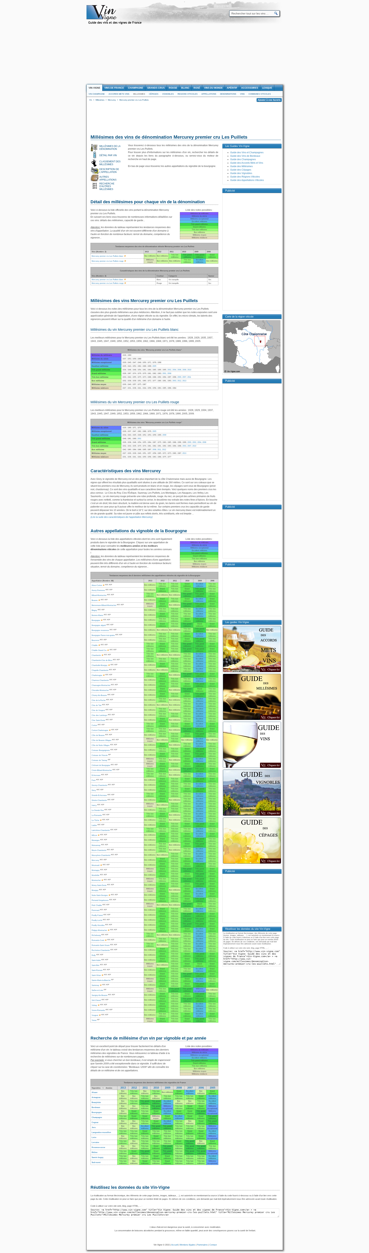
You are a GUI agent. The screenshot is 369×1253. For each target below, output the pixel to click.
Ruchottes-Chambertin (101, 950)
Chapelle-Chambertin (100, 670)
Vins (242, 94)
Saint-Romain (97, 970)
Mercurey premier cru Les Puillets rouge (108, 261)
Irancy (94, 805)
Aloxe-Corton (97, 585)
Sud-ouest (96, 1162)
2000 (179, 377)
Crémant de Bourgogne (101, 765)
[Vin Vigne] (115, 23)
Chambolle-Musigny (99, 665)
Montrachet (96, 880)
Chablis (95, 645)
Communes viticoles (259, 94)
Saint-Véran (96, 975)
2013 (184, 381)
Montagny (96, 870)
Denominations (228, 94)
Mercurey (95, 860)
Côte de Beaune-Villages (101, 740)
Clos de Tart (96, 705)
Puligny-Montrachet (99, 930)
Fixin (94, 780)
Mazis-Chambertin (99, 850)
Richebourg (96, 935)
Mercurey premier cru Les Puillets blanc (107, 256)
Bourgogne (96, 620)
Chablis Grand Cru (99, 650)
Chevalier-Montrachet (100, 690)
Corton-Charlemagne (100, 730)
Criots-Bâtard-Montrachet (102, 770)
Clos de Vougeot (98, 710)
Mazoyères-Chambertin (101, 855)
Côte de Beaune (98, 735)
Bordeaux (96, 1107)
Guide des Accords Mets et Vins (246, 163)
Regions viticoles (188, 94)
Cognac (95, 1122)
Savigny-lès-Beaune (99, 995)
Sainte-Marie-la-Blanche (101, 980)
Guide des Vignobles (241, 173)
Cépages (153, 94)
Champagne (97, 1117)
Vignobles (168, 94)
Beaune (95, 600)
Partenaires (202, 1245)
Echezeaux (96, 775)
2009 (184, 370)
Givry (94, 790)
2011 (189, 377)
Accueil (174, 1245)
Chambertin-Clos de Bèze (102, 660)
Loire (94, 1137)
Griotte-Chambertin (99, 800)
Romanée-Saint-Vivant (101, 945)
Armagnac (96, 1097)
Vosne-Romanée (98, 1010)
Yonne (94, 1020)
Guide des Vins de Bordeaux (245, 156)
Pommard (95, 910)
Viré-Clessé (96, 1000)
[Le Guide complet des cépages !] (252, 863)
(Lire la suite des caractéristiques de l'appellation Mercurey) (122, 517)
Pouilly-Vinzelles (98, 925)
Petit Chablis (97, 905)
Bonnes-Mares (97, 615)
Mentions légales (187, 1245)
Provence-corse (98, 1147)
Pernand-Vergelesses (100, 900)
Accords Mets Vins (119, 94)
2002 (169, 370)
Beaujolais (96, 1102)
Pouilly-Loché (97, 920)
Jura (94, 1127)
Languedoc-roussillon (101, 1132)
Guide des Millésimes (241, 166)
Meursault (96, 865)
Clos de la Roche (99, 700)
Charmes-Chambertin (100, 680)
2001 (164, 373)
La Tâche (95, 820)
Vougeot (95, 1015)
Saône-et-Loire (97, 990)
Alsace (94, 1092)
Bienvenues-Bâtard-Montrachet (104, 605)
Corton (94, 725)
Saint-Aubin (96, 960)
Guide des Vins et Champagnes (246, 152)
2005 (154, 366)
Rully (94, 955)
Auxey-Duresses (98, 590)
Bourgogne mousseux (100, 630)
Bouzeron (95, 640)
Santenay (95, 985)
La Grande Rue (98, 810)
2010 (189, 370)
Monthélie (95, 875)
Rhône (94, 1152)
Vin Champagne (97, 94)
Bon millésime (167, 1092)
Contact (213, 1245)
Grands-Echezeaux (99, 795)
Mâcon (94, 835)
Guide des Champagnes (243, 159)
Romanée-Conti (98, 940)
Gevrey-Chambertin (99, 785)
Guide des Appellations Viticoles (247, 180)
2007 (184, 377)
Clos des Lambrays (99, 715)
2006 (179, 370)
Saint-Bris (95, 965)
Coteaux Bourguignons (101, 750)
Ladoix (94, 825)
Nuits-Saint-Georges (100, 895)
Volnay (94, 1005)
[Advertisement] (184, 56)
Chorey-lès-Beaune (99, 695)
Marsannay (96, 845)
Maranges (96, 840)
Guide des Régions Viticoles (245, 176)
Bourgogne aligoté (99, 625)
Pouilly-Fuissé (97, 915)
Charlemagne (97, 675)
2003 (174, 381)
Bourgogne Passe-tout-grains (103, 635)
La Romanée (97, 815)
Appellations (208, 94)
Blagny (94, 610)
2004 (174, 370)
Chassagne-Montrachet (101, 685)
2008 (169, 373)
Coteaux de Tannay (99, 760)
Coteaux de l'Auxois (100, 755)
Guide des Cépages (240, 169)
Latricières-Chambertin (101, 830)
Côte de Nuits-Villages (101, 745)
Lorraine (95, 1142)
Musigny (95, 890)
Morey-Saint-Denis (99, 885)
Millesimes (139, 94)
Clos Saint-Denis (98, 720)
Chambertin (96, 655)
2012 (179, 381)
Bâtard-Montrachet (99, 595)
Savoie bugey (97, 1157)
